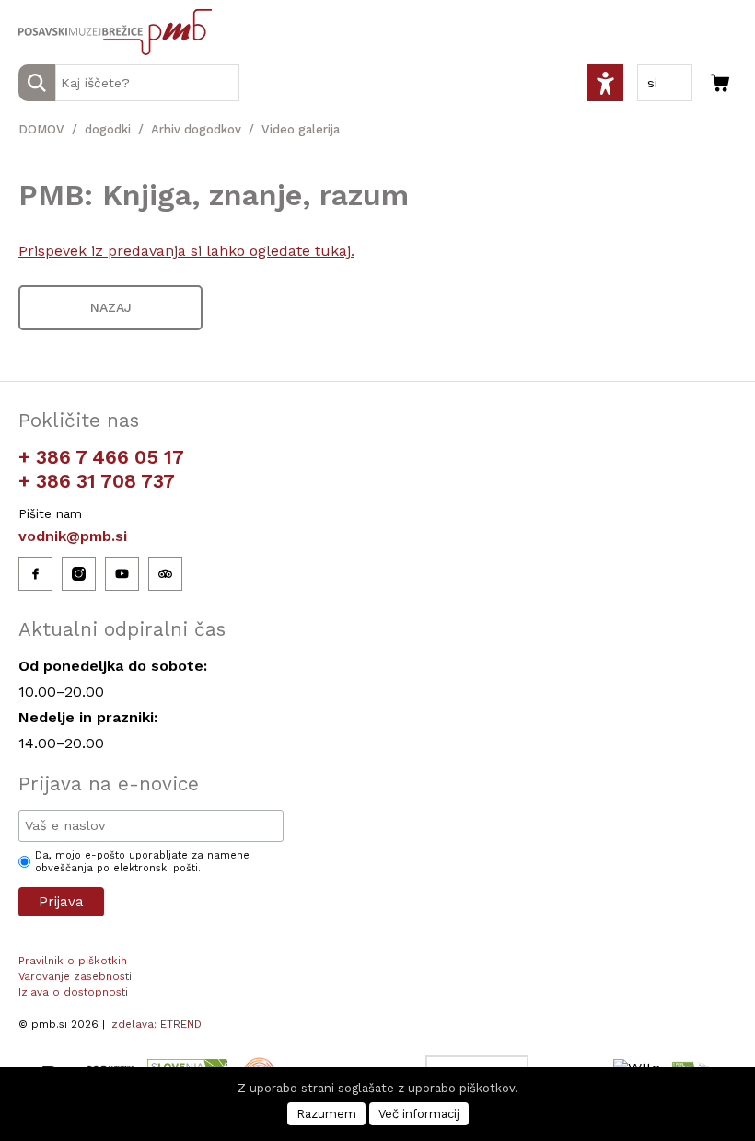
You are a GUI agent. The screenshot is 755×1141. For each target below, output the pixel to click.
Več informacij (418, 1114)
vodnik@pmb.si (72, 536)
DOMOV (41, 129)
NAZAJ (111, 307)
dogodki (108, 129)
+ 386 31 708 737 (96, 480)
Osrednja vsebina (45, 11)
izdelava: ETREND (155, 1024)
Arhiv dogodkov (196, 129)
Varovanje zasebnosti (75, 976)
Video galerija (300, 129)
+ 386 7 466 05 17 (101, 456)
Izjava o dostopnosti (73, 991)
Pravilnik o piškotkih (72, 960)
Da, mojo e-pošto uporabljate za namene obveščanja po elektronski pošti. (142, 861)
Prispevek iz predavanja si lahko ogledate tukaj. (186, 250)
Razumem (326, 1114)
